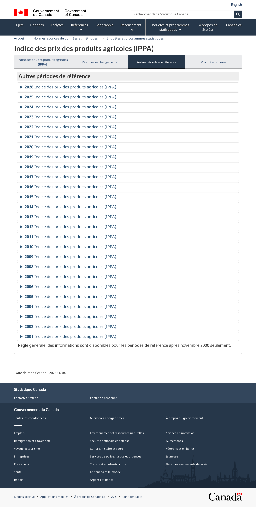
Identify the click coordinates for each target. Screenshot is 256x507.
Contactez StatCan (26, 398)
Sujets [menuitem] (19, 25)
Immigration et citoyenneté (32, 441)
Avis (114, 497)
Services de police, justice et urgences (115, 456)
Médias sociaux (24, 497)
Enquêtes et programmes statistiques (135, 38)
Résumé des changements (99, 62)
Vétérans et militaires (180, 449)
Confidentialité (132, 497)
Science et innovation (180, 433)
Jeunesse (172, 456)
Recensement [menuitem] (131, 25)
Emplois (19, 433)
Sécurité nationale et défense (109, 441)
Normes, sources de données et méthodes (65, 38)
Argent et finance (101, 480)
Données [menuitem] (37, 25)
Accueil (19, 38)
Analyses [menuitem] (57, 25)
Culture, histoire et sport (106, 449)
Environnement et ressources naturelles (117, 433)
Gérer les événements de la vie (186, 464)
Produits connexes (213, 62)
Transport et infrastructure (108, 464)
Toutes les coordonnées (30, 418)
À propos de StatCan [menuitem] (208, 27)
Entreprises (21, 456)
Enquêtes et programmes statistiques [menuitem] (169, 27)
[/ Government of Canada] (50, 13)
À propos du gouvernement (184, 418)
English (236, 4)
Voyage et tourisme (27, 449)
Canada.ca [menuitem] (234, 25)
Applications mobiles (54, 497)
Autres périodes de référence (156, 62)
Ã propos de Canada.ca (89, 497)
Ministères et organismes (107, 418)
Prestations (21, 464)
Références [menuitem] (79, 25)
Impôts (18, 480)
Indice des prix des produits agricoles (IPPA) (42, 62)
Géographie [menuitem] (104, 25)
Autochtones (174, 441)
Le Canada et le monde (105, 472)
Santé (18, 472)
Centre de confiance (103, 398)
